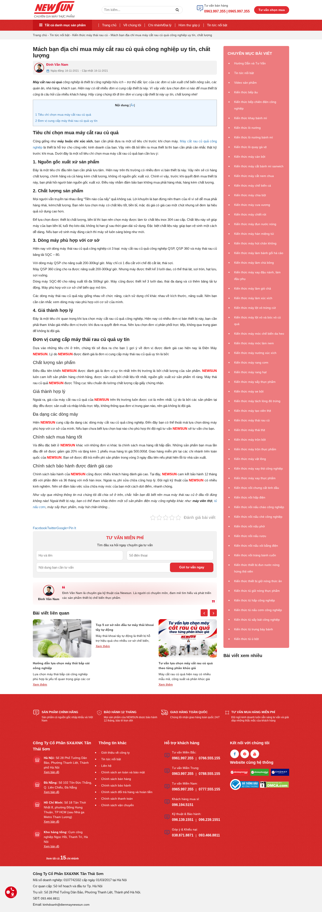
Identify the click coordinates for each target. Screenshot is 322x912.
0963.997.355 (182, 774)
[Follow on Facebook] (234, 753)
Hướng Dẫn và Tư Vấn (250, 63)
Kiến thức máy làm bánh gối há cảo (258, 253)
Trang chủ (109, 25)
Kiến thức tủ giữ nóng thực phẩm (257, 590)
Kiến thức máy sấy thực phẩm (255, 382)
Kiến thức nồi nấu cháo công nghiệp (259, 507)
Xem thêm (40, 684)
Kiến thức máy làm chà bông (254, 262)
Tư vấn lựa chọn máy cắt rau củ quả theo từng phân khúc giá (186, 665)
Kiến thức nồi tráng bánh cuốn (255, 555)
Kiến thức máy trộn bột (250, 439)
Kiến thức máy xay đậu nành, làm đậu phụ (257, 275)
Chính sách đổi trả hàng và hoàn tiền (126, 792)
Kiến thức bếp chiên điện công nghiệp (255, 105)
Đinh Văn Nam (57, 64)
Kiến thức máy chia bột (250, 195)
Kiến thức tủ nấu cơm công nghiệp (258, 610)
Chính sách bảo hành (116, 785)
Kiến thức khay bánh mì (250, 118)
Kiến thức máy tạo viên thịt (252, 410)
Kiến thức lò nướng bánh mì (253, 137)
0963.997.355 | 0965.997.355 (227, 11)
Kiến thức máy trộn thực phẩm (255, 449)
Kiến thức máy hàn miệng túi (254, 233)
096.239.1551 (209, 820)
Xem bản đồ (51, 772)
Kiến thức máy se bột (249, 391)
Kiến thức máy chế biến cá (252, 185)
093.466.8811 (209, 835)
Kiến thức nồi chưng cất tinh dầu (256, 488)
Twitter (52, 528)
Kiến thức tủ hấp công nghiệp (254, 600)
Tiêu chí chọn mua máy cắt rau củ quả (63, 114)
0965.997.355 (182, 789)
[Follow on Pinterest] (244, 753)
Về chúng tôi (132, 25)
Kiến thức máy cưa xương (252, 205)
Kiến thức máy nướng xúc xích (255, 353)
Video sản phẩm (245, 82)
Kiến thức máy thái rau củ (90, 35)
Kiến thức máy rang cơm (251, 362)
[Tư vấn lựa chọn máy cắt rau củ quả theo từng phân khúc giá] (188, 638)
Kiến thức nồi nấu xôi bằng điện (256, 545)
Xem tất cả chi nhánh (62, 858)
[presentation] (204, 612)
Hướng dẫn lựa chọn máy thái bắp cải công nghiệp (61, 665)
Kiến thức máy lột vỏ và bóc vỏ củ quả (257, 321)
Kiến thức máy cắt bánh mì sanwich (258, 166)
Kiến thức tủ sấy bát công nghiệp (257, 619)
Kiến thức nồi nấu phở (249, 526)
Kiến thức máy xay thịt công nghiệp (258, 468)
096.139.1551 (182, 820)
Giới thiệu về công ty (115, 752)
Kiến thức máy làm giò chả (252, 288)
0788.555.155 (209, 774)
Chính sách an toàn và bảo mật (123, 772)
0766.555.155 (209, 758)
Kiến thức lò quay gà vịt (250, 147)
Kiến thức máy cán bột (249, 156)
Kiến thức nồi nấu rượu (250, 536)
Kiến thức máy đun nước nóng (255, 224)
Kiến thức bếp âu (246, 92)
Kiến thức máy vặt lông (250, 459)
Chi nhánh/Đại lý (160, 25)
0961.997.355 (182, 758)
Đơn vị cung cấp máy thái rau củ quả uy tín (66, 120)
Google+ (63, 528)
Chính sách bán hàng (116, 779)
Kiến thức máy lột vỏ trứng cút (255, 307)
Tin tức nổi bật (217, 25)
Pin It (72, 528)
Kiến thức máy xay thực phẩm (255, 478)
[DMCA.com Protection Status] (274, 784)
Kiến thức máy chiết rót (250, 214)
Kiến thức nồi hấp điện (249, 497)
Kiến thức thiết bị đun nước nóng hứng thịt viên (257, 568)
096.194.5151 (182, 805)
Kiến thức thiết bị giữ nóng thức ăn (258, 581)
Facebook (40, 528)
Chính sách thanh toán (117, 798)
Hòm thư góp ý (189, 25)
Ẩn (132, 105)
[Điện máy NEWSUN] (54, 9)
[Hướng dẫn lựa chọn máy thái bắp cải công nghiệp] (62, 638)
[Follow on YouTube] (254, 753)
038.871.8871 (182, 835)
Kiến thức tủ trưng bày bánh (253, 629)
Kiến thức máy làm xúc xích (253, 298)
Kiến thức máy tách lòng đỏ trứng (257, 401)
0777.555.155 (209, 789)
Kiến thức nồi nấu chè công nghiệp (258, 516)
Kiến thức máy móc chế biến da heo (259, 333)
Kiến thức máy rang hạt (250, 372)
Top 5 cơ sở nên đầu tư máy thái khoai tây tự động (125, 627)
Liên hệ (106, 765)
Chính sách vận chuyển (117, 805)
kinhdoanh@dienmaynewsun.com (66, 904)
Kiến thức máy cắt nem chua (254, 176)
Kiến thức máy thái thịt (249, 430)
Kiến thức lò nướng (247, 127)
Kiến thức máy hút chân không (255, 243)
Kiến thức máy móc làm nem (254, 343)
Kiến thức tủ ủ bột (246, 639)
